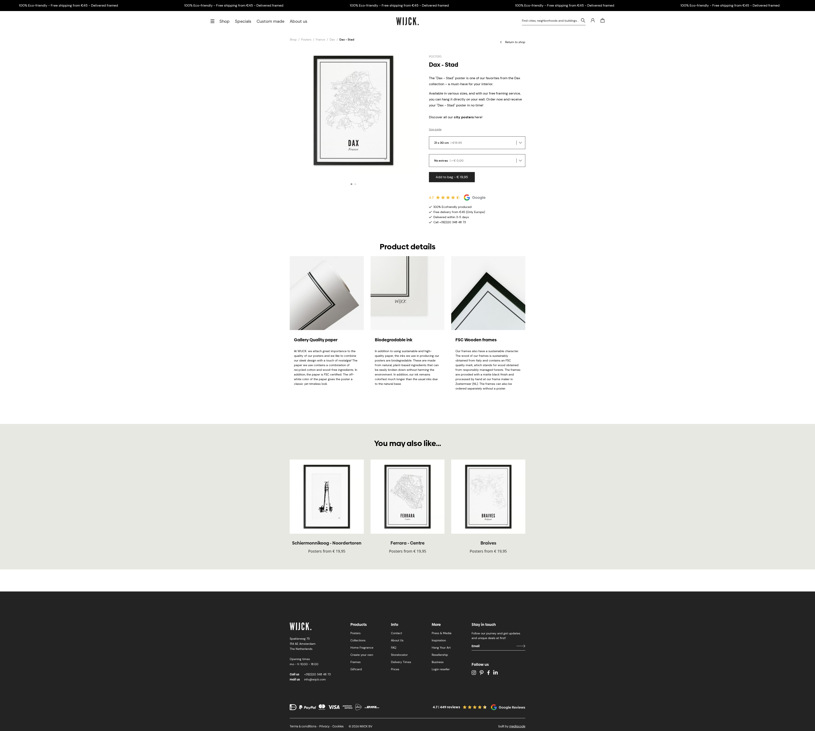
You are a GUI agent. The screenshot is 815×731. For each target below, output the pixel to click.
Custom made (270, 21)
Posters (306, 39)
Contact (396, 633)
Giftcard (356, 669)
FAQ (393, 647)
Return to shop (515, 42)
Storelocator (399, 655)
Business (438, 662)
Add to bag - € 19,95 (452, 177)
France (320, 39)
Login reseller (441, 669)
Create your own (361, 655)
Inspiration (439, 640)
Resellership (440, 655)
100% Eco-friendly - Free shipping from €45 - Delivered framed (68, 5)
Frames (355, 662)
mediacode (517, 726)
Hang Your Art (441, 647)
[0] (602, 20)
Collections (357, 640)
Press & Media (441, 633)
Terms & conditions (303, 726)
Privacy (324, 726)
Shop (224, 21)
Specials (243, 21)
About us (298, 21)
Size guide (435, 129)
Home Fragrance (361, 647)
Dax (332, 39)
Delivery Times (401, 662)
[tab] (351, 184)
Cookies (338, 726)
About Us (397, 640)
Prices (395, 669)
